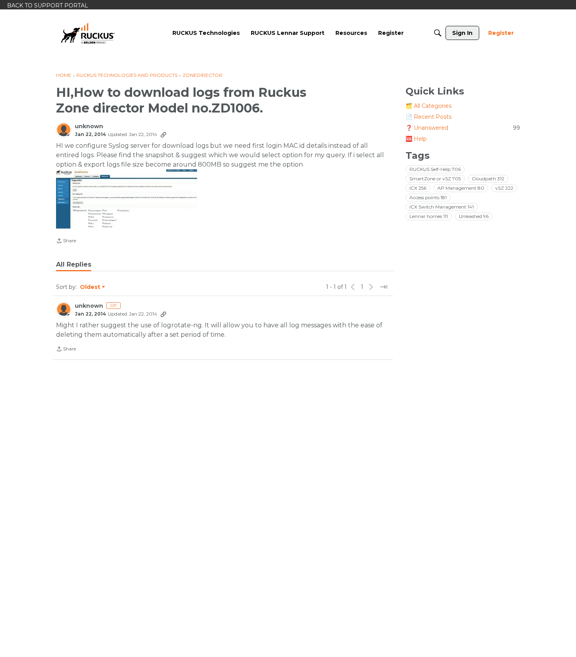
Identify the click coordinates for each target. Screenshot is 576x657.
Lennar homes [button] (428, 216)
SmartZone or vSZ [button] (435, 178)
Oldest (90, 287)
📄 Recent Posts (428, 116)
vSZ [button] (504, 188)
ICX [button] (417, 188)
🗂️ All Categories (428, 105)
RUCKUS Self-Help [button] (435, 169)
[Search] (438, 33)
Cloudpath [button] (488, 178)
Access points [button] (428, 197)
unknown (89, 126)
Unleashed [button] (474, 216)
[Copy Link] (163, 134)
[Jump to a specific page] (383, 287)
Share (66, 241)
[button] (126, 199)
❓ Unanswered (463, 127)
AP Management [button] (460, 188)
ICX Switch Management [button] (441, 207)
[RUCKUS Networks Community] (88, 33)
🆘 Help (416, 138)
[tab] (73, 264)
